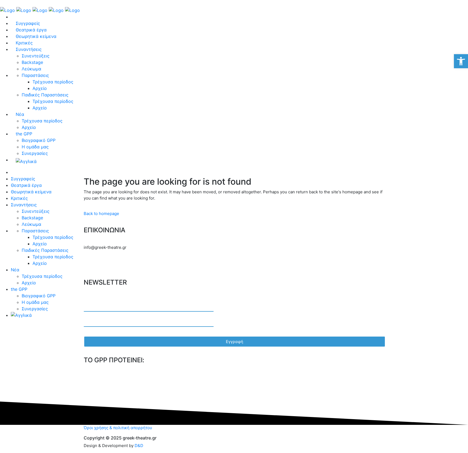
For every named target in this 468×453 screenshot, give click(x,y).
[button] (461, 61)
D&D (139, 445)
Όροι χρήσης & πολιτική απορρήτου (118, 427)
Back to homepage (101, 213)
